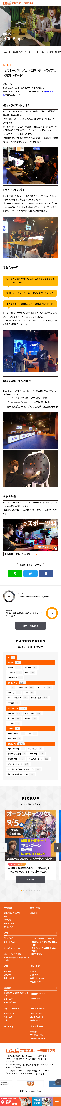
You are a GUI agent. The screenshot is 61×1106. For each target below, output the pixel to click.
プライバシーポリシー (38, 1035)
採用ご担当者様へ (11, 1002)
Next (57, 847)
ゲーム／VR (44, 687)
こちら (33, 554)
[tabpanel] (30, 846)
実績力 (6, 916)
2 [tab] (24, 890)
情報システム (26, 687)
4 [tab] (29, 890)
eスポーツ (13, 693)
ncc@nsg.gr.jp (38, 1073)
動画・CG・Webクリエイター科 (42, 938)
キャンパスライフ (16, 708)
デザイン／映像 (39, 698)
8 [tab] (40, 890)
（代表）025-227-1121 (18, 1070)
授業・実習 (14, 713)
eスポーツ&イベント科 (12, 954)
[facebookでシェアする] (46, 573)
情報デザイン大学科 (16, 754)
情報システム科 (15, 759)
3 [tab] (26, 890)
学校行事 (30, 718)
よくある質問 (8, 926)
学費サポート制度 (37, 978)
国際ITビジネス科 (15, 749)
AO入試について (36, 971)
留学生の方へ (9, 999)
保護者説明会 (35, 1020)
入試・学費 (34, 975)
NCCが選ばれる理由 (12, 913)
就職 (29, 672)
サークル (13, 723)
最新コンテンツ (16, 683)
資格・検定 (30, 667)
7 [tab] (37, 890)
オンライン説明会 (37, 1017)
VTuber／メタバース (17, 698)
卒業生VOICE (14, 677)
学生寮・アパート (36, 981)
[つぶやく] (30, 573)
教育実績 (13, 662)
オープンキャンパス (16, 733)
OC (11, 657)
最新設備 (33, 913)
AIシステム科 (36, 754)
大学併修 (13, 703)
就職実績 (7, 971)
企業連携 (13, 667)
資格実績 (7, 919)
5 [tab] (32, 890)
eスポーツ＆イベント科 (18, 764)
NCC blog (8, 1026)
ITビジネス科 (34, 749)
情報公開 (33, 1031)
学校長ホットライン (37, 1038)
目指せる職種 (9, 923)
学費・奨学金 (14, 738)
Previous (3, 847)
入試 (32, 733)
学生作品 (13, 718)
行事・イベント (9, 1013)
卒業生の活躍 (9, 978)
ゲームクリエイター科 (12, 948)
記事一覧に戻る (31, 625)
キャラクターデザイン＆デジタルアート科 (23, 769)
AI (11, 687)
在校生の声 (8, 1017)
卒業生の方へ (36, 999)
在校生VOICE (32, 713)
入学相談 (13, 729)
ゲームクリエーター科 (38, 759)
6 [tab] (34, 890)
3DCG (28, 693)
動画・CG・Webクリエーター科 (20, 774)
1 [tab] (21, 890)
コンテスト (14, 672)
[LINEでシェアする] (15, 573)
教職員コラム (15, 744)
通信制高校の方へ (38, 993)
